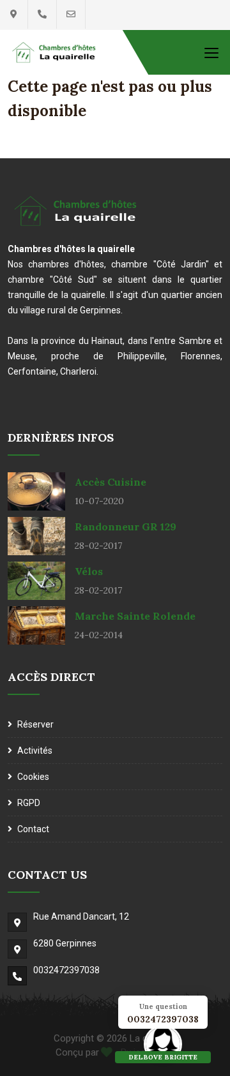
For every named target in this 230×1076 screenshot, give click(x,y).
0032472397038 (66, 970)
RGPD (28, 803)
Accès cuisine (110, 481)
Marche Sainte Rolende (135, 615)
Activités (34, 750)
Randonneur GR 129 (125, 526)
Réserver (35, 724)
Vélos (89, 571)
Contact (33, 829)
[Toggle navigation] (211, 52)
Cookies (33, 777)
